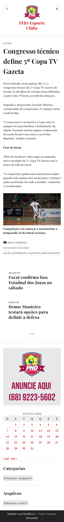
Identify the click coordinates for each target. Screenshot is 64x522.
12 (48, 430)
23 (23, 442)
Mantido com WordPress (21, 513)
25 (40, 442)
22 (15, 442)
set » (14, 458)
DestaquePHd (51, 253)
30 (23, 448)
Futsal (7, 43)
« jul (6, 458)
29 (15, 448)
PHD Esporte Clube (32, 25)
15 (15, 436)
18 (40, 436)
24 (31, 442)
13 (56, 430)
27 (56, 442)
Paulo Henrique (17, 242)
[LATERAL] (32, 334)
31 (31, 448)
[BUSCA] (7, 9)
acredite (35, 253)
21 (7, 442)
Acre (8, 253)
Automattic (32, 517)
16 (23, 436)
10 (31, 430)
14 (7, 436)
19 (48, 436)
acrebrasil (20, 253)
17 (31, 436)
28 (7, 448)
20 (56, 436)
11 (40, 430)
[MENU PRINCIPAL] (57, 9)
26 (48, 442)
